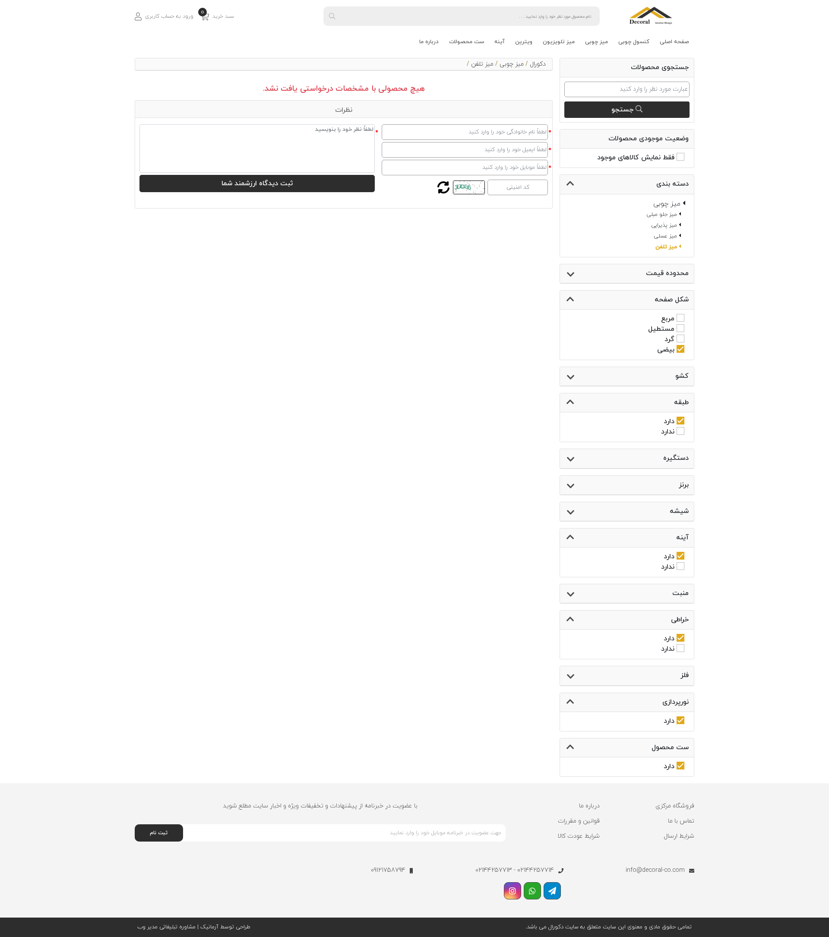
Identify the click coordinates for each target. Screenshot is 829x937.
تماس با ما (681, 821)
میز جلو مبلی (662, 214)
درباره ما (429, 42)
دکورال (538, 64)
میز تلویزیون (559, 42)
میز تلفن (482, 64)
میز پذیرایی (665, 225)
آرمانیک (208, 927)
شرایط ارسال (679, 836)
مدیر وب (147, 927)
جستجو (623, 109)
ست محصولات (466, 42)
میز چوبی (596, 42)
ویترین (523, 42)
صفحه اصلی (674, 42)
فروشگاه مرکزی (674, 806)
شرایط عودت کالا (578, 836)
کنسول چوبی (633, 42)
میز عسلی (666, 236)
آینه (499, 42)
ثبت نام (159, 832)
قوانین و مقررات (579, 821)
